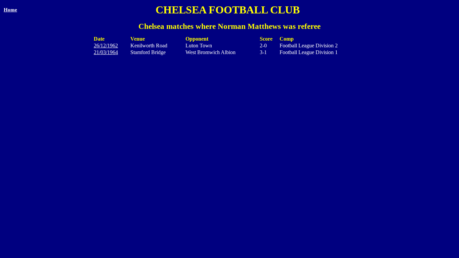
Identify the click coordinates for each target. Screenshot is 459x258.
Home (10, 9)
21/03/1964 (106, 52)
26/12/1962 (106, 45)
